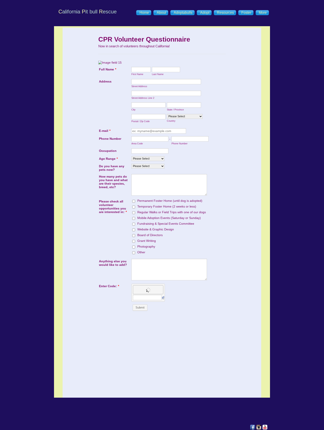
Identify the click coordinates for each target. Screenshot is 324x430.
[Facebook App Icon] (252, 427)
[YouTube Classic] (265, 427)
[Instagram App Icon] (258, 427)
